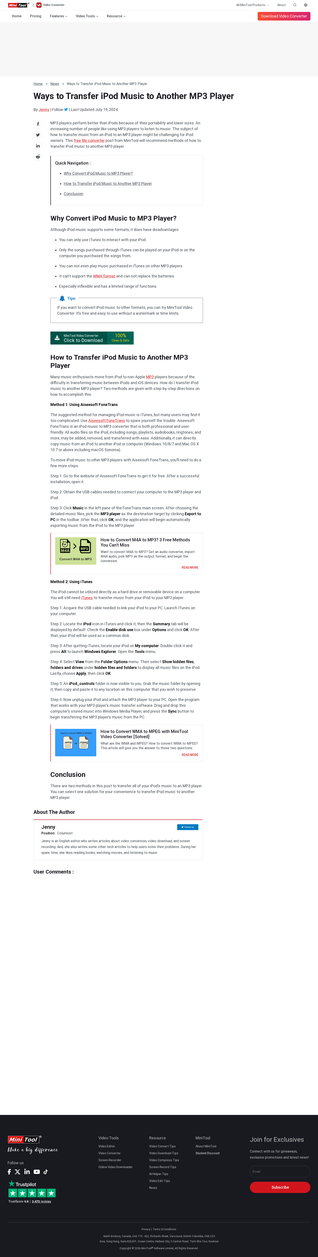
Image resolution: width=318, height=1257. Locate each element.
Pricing (35, 16)
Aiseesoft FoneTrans (106, 420)
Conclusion (73, 193)
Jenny (44, 109)
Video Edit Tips (159, 1181)
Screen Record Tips (162, 1167)
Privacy (146, 1229)
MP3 (150, 377)
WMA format (104, 276)
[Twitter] (66, 109)
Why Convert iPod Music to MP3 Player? (98, 173)
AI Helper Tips (158, 1174)
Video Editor (106, 1146)
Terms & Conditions (164, 1229)
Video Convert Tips (162, 1146)
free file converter (89, 140)
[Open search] (295, 5)
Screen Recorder (109, 1160)
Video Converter (109, 1153)
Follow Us (189, 827)
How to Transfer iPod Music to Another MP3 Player (108, 183)
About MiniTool (206, 1146)
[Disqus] (118, 929)
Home (16, 16)
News (54, 84)
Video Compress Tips (164, 1160)
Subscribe (280, 1187)
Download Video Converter (284, 16)
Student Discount (208, 1153)
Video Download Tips (163, 1153)
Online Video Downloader (115, 1167)
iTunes (87, 597)
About (281, 5)
